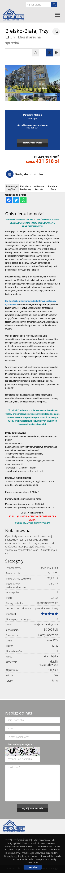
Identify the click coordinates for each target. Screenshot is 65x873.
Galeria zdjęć (49, 53)
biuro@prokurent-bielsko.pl (32, 125)
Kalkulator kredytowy (25, 188)
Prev (6, 97)
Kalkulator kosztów (39, 188)
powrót (56, 31)
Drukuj (56, 53)
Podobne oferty (52, 188)
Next (58, 97)
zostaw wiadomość (32, 142)
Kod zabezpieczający (20, 744)
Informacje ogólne (12, 188)
